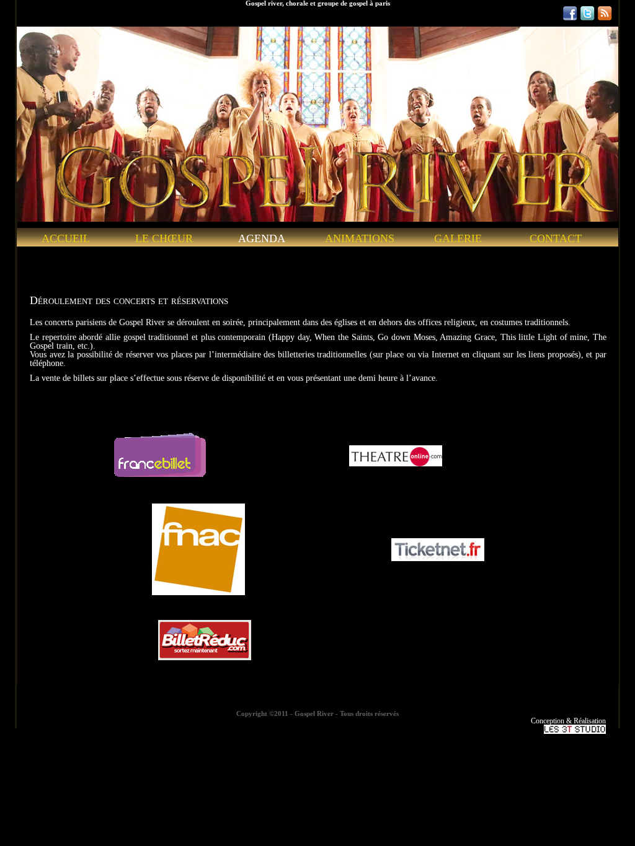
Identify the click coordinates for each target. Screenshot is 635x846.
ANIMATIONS (359, 239)
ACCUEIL (66, 239)
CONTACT (556, 239)
